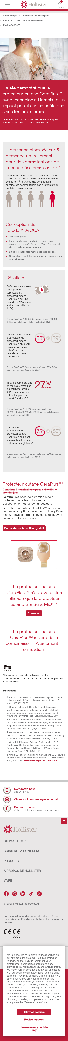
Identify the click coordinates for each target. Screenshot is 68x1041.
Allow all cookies (34, 1011)
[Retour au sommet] (64, 821)
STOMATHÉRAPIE (16, 841)
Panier (60, 4)
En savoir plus (34, 613)
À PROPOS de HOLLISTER (22, 870)
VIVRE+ (9, 880)
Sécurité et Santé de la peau (36, 15)
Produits (11, 861)
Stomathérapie (10, 15)
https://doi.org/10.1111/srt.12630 (40, 760)
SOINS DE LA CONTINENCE (23, 851)
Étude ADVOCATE (11, 25)
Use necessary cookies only (34, 1028)
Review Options (34, 1019)
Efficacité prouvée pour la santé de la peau (23, 20)
